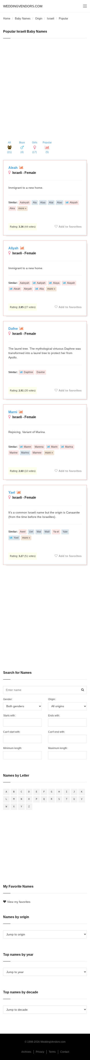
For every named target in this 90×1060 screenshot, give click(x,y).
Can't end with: (56, 731)
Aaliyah (41, 283)
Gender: (7, 699)
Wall (47, 531)
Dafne (13, 328)
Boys (22, 147)
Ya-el (56, 531)
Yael (12, 492)
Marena (39, 446)
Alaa (42, 202)
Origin (38, 18)
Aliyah (13, 248)
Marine (14, 452)
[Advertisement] (45, 90)
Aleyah (28, 288)
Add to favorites (70, 226)
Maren (27, 446)
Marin (54, 446)
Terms (52, 1051)
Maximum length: (58, 748)
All (9, 147)
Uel (31, 531)
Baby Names (23, 18)
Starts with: (9, 715)
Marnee (37, 452)
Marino (25, 452)
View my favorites (18, 901)
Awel (23, 531)
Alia (41, 288)
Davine (41, 372)
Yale (65, 531)
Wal (39, 531)
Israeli (50, 18)
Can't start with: (11, 731)
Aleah (13, 167)
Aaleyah (24, 202)
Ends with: (54, 715)
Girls (34, 147)
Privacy (40, 1051)
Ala (35, 202)
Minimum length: (12, 748)
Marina (69, 446)
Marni (13, 412)
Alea (12, 208)
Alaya (56, 283)
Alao (59, 202)
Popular (47, 147)
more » (22, 208)
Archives (26, 1051)
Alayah (74, 202)
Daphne (28, 372)
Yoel (16, 537)
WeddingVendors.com (22, 6)
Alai (51, 202)
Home (6, 18)
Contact (64, 1051)
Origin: (52, 699)
